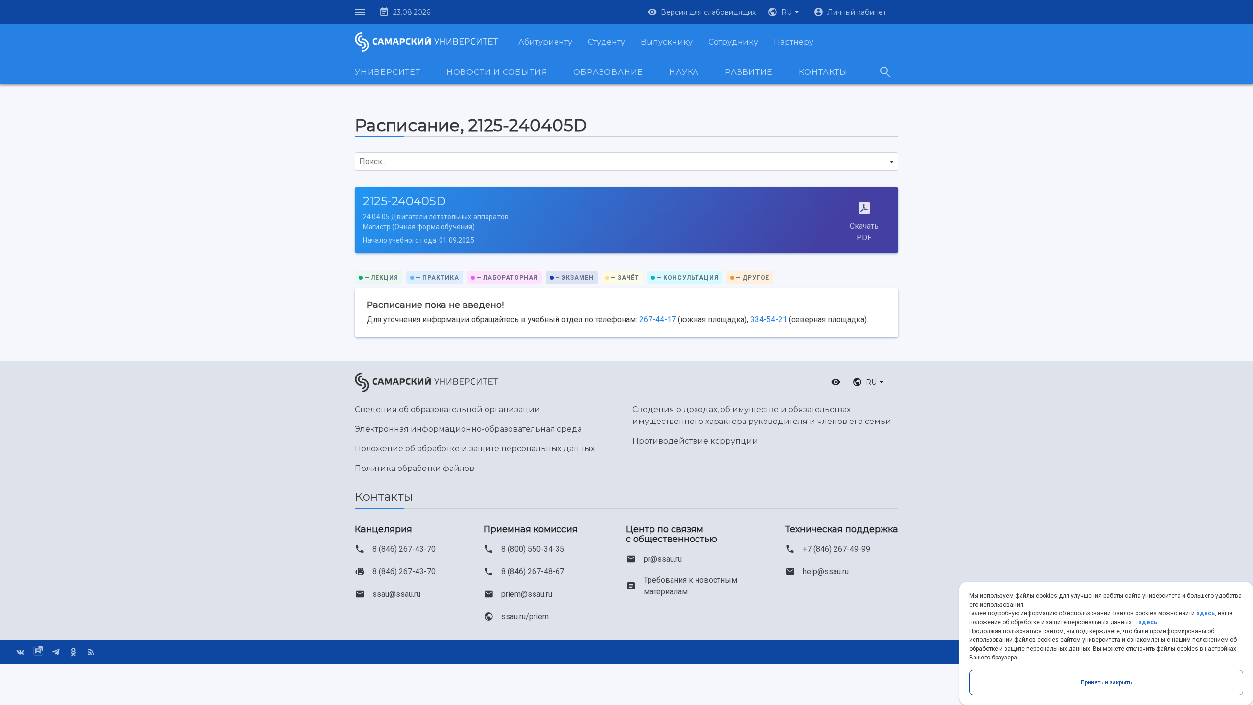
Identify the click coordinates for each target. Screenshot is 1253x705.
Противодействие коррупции (695, 441)
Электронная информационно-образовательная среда (468, 429)
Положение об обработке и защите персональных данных (475, 448)
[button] (784, 12)
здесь (1205, 613)
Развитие (748, 72)
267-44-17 (657, 319)
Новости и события (497, 72)
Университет (387, 72)
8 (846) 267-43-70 (404, 549)
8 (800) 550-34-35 (532, 549)
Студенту (606, 42)
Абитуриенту (545, 42)
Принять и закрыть (1106, 682)
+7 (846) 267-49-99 (836, 549)
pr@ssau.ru (663, 559)
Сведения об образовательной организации (447, 409)
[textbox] (626, 161)
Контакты (823, 72)
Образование (608, 72)
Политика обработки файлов (414, 468)
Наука (684, 72)
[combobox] (626, 161)
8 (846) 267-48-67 (532, 571)
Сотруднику (733, 42)
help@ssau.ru (826, 571)
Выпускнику (667, 42)
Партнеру (793, 42)
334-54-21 (768, 319)
